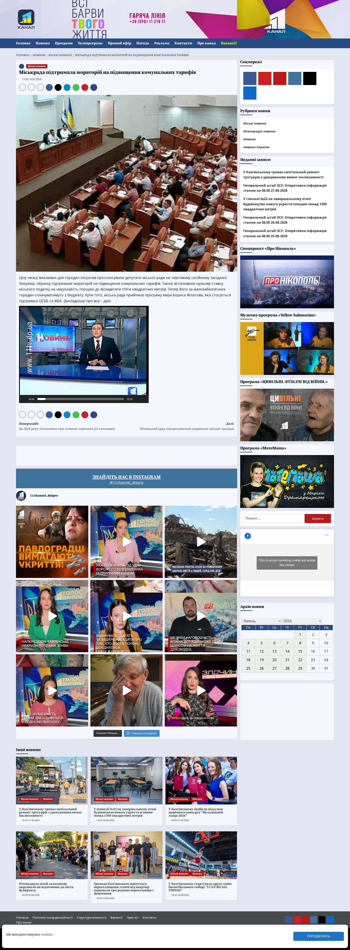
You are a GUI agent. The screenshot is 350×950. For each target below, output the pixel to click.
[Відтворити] (24, 399)
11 (248, 651)
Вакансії (229, 43)
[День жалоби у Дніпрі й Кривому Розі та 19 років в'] (126, 542)
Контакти (183, 43)
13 (274, 651)
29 (300, 668)
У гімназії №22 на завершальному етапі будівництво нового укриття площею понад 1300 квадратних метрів (125, 812)
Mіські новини (37, 66)
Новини (43, 43)
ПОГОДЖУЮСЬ (318, 936)
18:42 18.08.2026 (180, 895)
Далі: (187, 426)
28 (287, 668)
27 (274, 668)
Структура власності (92, 917)
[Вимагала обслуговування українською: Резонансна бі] (201, 690)
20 (274, 659)
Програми (64, 43)
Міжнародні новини (259, 131)
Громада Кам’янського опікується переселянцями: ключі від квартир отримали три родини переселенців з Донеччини (124, 889)
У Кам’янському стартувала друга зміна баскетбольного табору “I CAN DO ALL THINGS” (200, 887)
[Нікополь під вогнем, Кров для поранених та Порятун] (201, 616)
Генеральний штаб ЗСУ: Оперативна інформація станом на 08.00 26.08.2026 (285, 220)
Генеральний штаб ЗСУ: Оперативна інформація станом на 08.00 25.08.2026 (285, 233)
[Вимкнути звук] (137, 399)
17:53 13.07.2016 (32, 79)
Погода (142, 43)
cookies (47, 934)
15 (300, 651)
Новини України (256, 147)
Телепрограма (90, 43)
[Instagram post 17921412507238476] (201, 542)
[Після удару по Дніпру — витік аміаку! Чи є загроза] (126, 690)
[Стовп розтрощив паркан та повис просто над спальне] (126, 616)
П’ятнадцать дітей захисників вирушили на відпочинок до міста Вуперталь (46, 887)
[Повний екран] (143, 399)
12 (262, 651)
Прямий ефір (119, 43)
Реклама (161, 43)
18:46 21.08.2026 (180, 820)
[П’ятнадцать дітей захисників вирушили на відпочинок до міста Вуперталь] (52, 855)
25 (248, 668)
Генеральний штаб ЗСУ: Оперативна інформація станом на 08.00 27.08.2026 (285, 188)
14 (287, 651)
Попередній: (67, 426)
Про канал (206, 43)
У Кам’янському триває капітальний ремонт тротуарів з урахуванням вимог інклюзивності (50, 812)
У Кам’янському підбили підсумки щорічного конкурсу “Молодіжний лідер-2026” (196, 812)
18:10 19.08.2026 (105, 898)
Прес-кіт (133, 917)
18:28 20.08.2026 (30, 895)
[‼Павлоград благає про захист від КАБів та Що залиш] (52, 542)
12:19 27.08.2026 (30, 820)
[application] (84, 354)
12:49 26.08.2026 (105, 820)
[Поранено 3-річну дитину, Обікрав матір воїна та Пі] (52, 616)
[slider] (80, 399)
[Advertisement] (89, 455)
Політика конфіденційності (52, 917)
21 (287, 659)
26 (262, 668)
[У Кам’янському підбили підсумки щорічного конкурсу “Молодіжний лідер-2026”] (201, 780)
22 (300, 659)
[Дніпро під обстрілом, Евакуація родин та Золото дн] (52, 690)
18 (248, 659)
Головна (23, 43)
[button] (331, 43)
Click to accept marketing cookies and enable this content (287, 563)
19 (262, 659)
